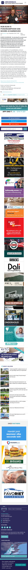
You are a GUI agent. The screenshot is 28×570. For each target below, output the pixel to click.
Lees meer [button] (8, 567)
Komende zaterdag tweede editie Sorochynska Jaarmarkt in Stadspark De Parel (18, 396)
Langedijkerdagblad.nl (10, 2)
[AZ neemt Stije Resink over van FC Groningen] (4, 416)
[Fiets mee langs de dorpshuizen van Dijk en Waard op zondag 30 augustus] (4, 384)
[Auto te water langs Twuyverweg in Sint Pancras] (4, 378)
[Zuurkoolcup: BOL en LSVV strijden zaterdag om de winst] (4, 403)
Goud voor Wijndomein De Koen (17, 407)
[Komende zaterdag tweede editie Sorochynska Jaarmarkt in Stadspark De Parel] (4, 397)
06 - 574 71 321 (19, 112)
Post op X (14, 121)
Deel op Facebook (15, 118)
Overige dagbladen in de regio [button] (8, 556)
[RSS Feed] (10, 527)
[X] (5, 527)
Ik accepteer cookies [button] (20, 564)
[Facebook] (2, 527)
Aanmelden (4, 536)
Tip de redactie (15, 124)
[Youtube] (7, 527)
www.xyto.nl (5, 522)
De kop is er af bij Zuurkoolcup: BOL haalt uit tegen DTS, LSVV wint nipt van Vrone (18, 390)
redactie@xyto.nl (6, 520)
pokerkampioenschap (7, 91)
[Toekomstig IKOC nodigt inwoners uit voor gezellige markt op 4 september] (4, 371)
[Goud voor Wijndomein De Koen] (4, 410)
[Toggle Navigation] (25, 3)
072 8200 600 (6, 518)
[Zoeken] (25, 129)
